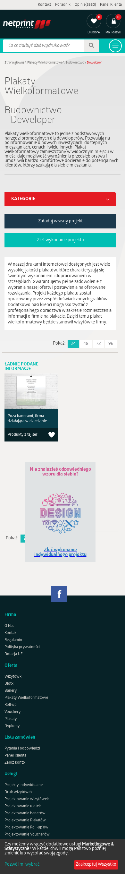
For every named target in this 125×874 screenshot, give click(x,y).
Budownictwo (74, 62)
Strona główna (14, 62)
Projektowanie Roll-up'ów (26, 827)
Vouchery (12, 712)
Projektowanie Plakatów (25, 820)
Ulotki (9, 684)
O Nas (9, 626)
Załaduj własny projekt (60, 221)
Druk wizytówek (18, 792)
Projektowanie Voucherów (27, 834)
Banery (10, 691)
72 (98, 343)
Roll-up (10, 705)
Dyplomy (12, 726)
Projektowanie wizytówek (26, 799)
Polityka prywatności (22, 647)
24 (73, 343)
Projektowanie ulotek (22, 806)
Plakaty (10, 719)
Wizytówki (13, 677)
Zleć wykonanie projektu (60, 240)
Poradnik (63, 5)
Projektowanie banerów (25, 813)
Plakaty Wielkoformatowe (45, 62)
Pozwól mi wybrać (21, 864)
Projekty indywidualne (23, 785)
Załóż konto (14, 763)
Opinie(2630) (85, 5)
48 (85, 343)
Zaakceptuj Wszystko (96, 864)
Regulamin (13, 640)
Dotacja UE (13, 654)
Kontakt (44, 5)
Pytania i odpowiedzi (22, 748)
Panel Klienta (111, 5)
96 (110, 343)
